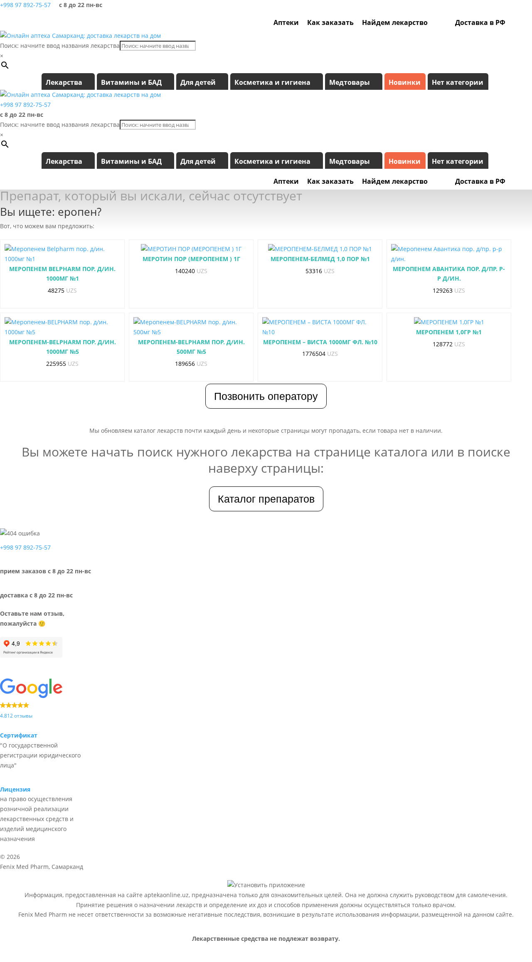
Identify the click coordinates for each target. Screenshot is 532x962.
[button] (47, 699)
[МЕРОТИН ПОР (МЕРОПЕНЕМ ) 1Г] (191, 249)
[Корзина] (525, 22)
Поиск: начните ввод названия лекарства (60, 45)
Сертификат (18, 735)
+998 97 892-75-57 (25, 5)
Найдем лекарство (395, 22)
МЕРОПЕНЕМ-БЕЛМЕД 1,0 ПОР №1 (320, 259)
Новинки (405, 82)
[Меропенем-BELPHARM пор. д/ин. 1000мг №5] (62, 327)
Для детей (198, 82)
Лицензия (15, 789)
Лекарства (64, 82)
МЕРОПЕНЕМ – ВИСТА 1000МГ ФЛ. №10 (320, 342)
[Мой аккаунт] (514, 22)
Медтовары (349, 82)
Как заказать (330, 22)
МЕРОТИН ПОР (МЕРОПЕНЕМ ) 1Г (191, 259)
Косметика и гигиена (272, 82)
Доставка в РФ (480, 22)
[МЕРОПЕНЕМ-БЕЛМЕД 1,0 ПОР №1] (320, 249)
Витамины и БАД (131, 82)
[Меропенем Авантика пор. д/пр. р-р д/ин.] (449, 254)
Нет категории (457, 82)
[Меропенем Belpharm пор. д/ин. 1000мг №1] (62, 254)
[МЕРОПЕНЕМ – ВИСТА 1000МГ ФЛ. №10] (320, 327)
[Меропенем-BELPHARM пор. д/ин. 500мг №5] (191, 327)
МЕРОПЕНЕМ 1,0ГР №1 (449, 332)
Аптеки (286, 22)
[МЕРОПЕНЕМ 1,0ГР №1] (449, 322)
